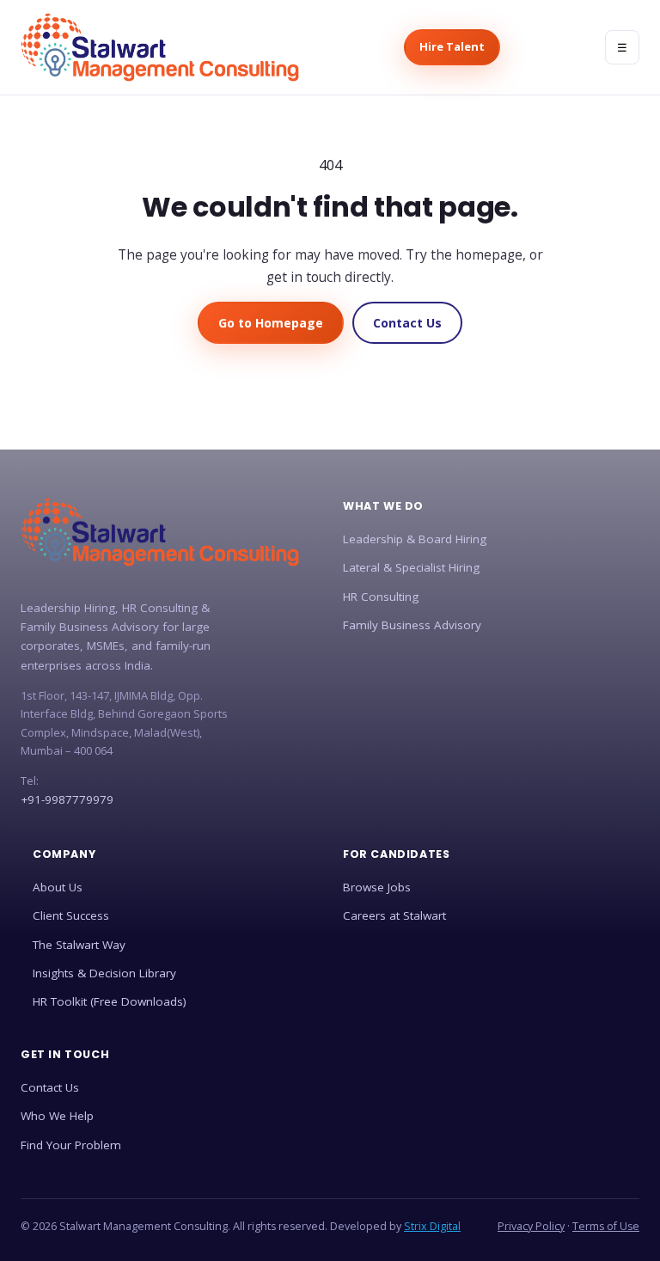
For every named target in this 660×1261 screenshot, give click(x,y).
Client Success (71, 915)
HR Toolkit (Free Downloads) (109, 1001)
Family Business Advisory (412, 625)
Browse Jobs (377, 887)
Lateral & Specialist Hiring (411, 567)
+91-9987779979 (67, 799)
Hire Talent (452, 46)
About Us (57, 887)
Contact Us (407, 323)
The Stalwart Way (79, 944)
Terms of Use (605, 1226)
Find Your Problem (71, 1145)
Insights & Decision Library (104, 973)
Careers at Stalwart (394, 915)
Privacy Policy (531, 1226)
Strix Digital (432, 1226)
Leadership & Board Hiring (414, 539)
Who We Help (57, 1115)
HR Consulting (381, 596)
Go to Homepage (270, 323)
